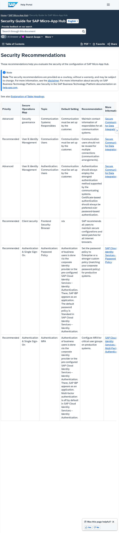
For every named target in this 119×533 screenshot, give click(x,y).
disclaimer (53, 80)
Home (4, 15)
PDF (85, 44)
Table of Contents (13, 44)
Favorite (99, 44)
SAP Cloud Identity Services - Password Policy (111, 255)
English (72, 21)
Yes (88, 527)
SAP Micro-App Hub (18, 15)
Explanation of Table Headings (27, 96)
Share (112, 44)
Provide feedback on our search (17, 26)
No (96, 527)
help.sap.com (10, 87)
